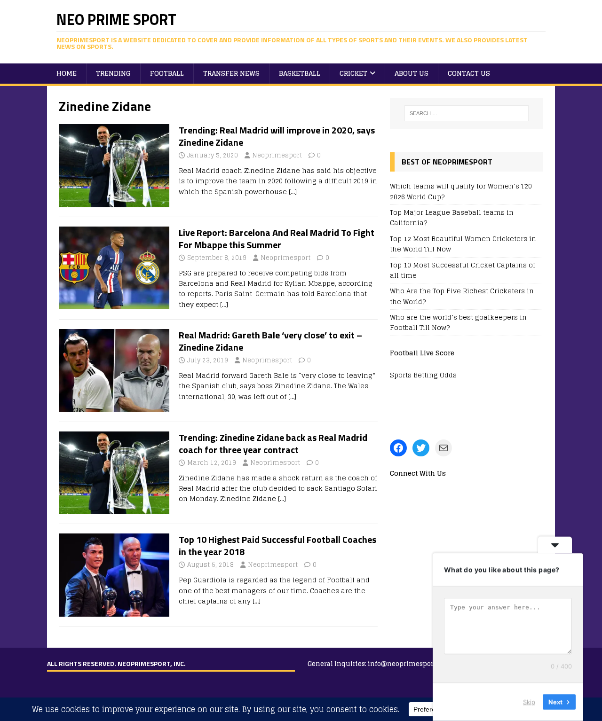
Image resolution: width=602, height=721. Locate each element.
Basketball (299, 73)
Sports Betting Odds (423, 375)
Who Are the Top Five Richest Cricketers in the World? (462, 296)
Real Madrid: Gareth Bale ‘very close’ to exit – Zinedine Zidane (270, 341)
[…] (293, 191)
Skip (529, 701)
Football (167, 73)
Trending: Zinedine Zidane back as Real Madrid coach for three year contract (273, 443)
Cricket (353, 73)
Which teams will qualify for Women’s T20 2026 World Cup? (461, 191)
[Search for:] (466, 113)
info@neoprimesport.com (410, 663)
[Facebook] (398, 447)
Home (66, 73)
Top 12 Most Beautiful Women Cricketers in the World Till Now (463, 244)
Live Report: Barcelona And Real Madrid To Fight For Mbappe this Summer (276, 238)
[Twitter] (420, 447)
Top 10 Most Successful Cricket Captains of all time (462, 270)
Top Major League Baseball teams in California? (452, 217)
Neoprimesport (277, 155)
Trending (113, 73)
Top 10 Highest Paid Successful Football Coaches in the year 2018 (277, 545)
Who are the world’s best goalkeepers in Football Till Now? (458, 322)
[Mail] (443, 447)
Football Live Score (422, 353)
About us (411, 73)
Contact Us (469, 73)
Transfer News (231, 73)
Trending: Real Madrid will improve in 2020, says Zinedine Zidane (277, 136)
